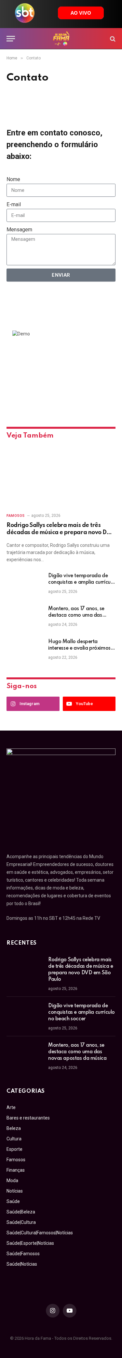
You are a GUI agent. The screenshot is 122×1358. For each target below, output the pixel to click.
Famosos (16, 1159)
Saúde (13, 1201)
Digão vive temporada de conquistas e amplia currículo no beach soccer (81, 582)
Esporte (14, 1149)
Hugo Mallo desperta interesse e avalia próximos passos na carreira (79, 648)
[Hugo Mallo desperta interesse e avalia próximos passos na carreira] (24, 650)
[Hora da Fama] (61, 38)
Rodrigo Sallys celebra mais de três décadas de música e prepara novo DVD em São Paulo (61, 532)
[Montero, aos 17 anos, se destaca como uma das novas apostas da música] (24, 617)
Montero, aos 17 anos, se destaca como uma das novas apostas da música (77, 615)
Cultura (14, 1138)
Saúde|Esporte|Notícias (30, 1243)
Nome (13, 179)
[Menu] (11, 38)
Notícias (15, 1191)
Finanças (16, 1170)
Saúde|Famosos (23, 1253)
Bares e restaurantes (28, 1117)
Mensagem (19, 229)
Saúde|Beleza (21, 1211)
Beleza (14, 1128)
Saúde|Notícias (22, 1264)
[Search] (112, 38)
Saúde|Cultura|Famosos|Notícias (40, 1232)
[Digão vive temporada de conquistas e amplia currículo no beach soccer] (24, 584)
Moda (12, 1180)
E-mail (14, 204)
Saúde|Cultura (21, 1222)
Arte (11, 1107)
